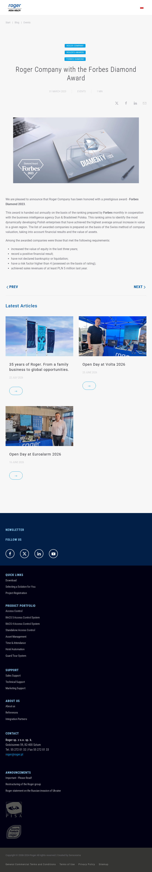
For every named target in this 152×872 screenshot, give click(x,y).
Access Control (14, 611)
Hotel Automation (15, 649)
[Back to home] (15, 7)
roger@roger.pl (14, 754)
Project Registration (16, 593)
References (12, 712)
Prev (13, 287)
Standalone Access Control (20, 630)
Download (11, 580)
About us (10, 706)
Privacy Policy (86, 864)
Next (138, 287)
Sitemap (103, 864)
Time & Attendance (16, 643)
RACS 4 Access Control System (23, 624)
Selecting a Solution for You (20, 586)
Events (81, 91)
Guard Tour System (16, 655)
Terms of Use (67, 864)
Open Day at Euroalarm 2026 (35, 454)
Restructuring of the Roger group (23, 784)
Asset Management (16, 636)
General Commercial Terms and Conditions (31, 864)
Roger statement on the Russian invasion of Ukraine (33, 790)
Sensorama (75, 855)
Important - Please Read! (19, 778)
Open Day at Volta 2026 (103, 364)
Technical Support (15, 682)
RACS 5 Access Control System (23, 617)
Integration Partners (16, 719)
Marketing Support (15, 688)
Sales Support (13, 675)
